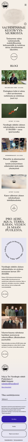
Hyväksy (14, 419)
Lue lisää (14, 56)
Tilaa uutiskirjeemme (11, 395)
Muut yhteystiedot (6, 387)
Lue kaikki (14, 208)
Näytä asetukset (14, 434)
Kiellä (14, 426)
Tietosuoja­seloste (18, 440)
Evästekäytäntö (9, 440)
